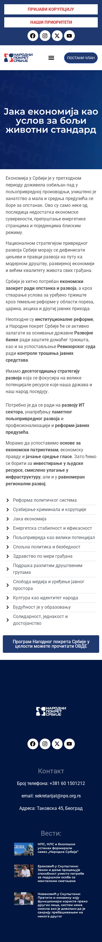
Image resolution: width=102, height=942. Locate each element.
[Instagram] (45, 35)
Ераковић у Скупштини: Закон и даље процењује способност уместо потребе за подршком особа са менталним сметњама (61, 873)
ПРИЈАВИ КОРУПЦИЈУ (51, 9)
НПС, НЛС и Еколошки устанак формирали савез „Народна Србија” (58, 847)
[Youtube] (69, 35)
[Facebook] (32, 35)
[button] (51, 58)
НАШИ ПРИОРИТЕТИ (51, 22)
